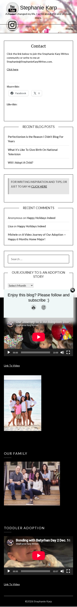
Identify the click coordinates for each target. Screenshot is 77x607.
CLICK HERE (39, 186)
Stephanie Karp (38, 8)
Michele (13, 234)
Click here (12, 69)
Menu (69, 28)
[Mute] (62, 352)
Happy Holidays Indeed (41, 217)
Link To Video (12, 365)
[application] (38, 337)
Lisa (10, 226)
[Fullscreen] (68, 352)
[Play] (9, 352)
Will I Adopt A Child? (20, 162)
